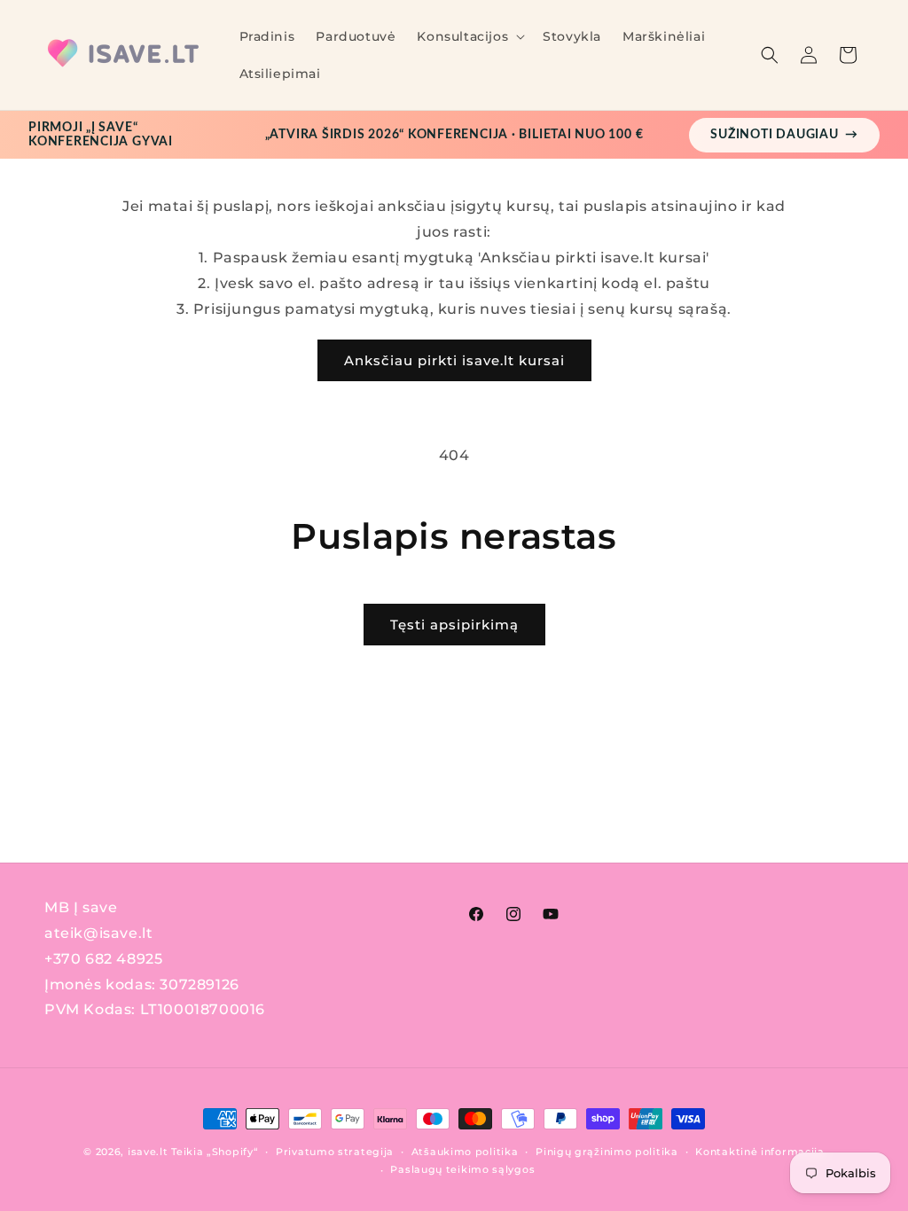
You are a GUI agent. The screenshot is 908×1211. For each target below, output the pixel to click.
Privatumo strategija (335, 1151)
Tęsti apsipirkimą (454, 624)
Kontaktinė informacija (759, 1151)
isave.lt (148, 1151)
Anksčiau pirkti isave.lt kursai (454, 360)
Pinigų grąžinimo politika (607, 1151)
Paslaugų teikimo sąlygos (462, 1169)
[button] (469, 36)
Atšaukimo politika (465, 1151)
